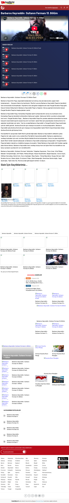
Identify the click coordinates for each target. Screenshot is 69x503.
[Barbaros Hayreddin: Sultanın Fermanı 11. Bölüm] (6, 175)
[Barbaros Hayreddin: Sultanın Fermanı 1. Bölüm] (41, 190)
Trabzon (17, 486)
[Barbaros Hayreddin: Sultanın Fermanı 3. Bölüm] (17, 190)
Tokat (9, 486)
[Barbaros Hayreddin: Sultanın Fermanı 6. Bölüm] (41, 175)
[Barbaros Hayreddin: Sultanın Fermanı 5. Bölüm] (52, 175)
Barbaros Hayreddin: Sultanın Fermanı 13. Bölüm (46, 233)
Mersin (27, 479)
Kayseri (36, 475)
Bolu (2, 465)
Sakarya (44, 482)
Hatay (2, 472)
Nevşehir (3, 482)
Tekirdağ (3, 486)
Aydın (35, 460)
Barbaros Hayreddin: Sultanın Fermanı (23, 233)
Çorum (44, 465)
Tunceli (28, 486)
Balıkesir (44, 460)
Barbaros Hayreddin (6, 233)
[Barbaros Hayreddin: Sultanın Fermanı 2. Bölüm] (29, 190)
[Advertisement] (34, 220)
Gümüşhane (37, 470)
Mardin (17, 479)
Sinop (16, 484)
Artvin (27, 460)
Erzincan (44, 467)
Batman (10, 463)
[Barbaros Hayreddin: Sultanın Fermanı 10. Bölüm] (17, 175)
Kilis (16, 477)
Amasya (44, 458)
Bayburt (17, 463)
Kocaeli (28, 477)
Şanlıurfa (36, 484)
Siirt (9, 484)
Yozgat (10, 489)
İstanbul (28, 472)
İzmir (35, 472)
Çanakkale (28, 465)
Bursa (17, 465)
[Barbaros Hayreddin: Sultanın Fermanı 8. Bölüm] (29, 175)
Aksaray (36, 458)
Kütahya (44, 477)
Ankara (3, 460)
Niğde (9, 482)
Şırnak (44, 484)
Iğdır (9, 472)
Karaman (10, 475)
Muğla (35, 479)
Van (43, 486)
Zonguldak (18, 489)
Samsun (3, 484)
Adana (2, 458)
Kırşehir (10, 477)
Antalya (10, 460)
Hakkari (44, 470)
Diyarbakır (10, 467)
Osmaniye (28, 482)
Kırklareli (3, 477)
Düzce (17, 467)
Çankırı (36, 465)
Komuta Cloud (40, 501)
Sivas (27, 484)
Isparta (17, 472)
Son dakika (51, 7)
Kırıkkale (44, 475)
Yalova (2, 489)
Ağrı (27, 458)
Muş (43, 479)
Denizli (2, 467)
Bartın (2, 463)
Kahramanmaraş (46, 472)
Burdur (10, 465)
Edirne (27, 467)
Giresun (28, 470)
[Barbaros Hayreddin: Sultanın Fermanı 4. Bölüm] (6, 190)
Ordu (16, 482)
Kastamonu (29, 475)
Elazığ (35, 467)
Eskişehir (10, 470)
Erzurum (3, 470)
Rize (35, 482)
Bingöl (35, 463)
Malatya (3, 479)
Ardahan (17, 460)
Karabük (3, 475)
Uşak (35, 486)
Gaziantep (18, 470)
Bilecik (27, 463)
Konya (35, 477)
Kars (16, 475)
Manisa (10, 479)
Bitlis (43, 463)
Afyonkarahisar (19, 458)
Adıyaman (10, 458)
